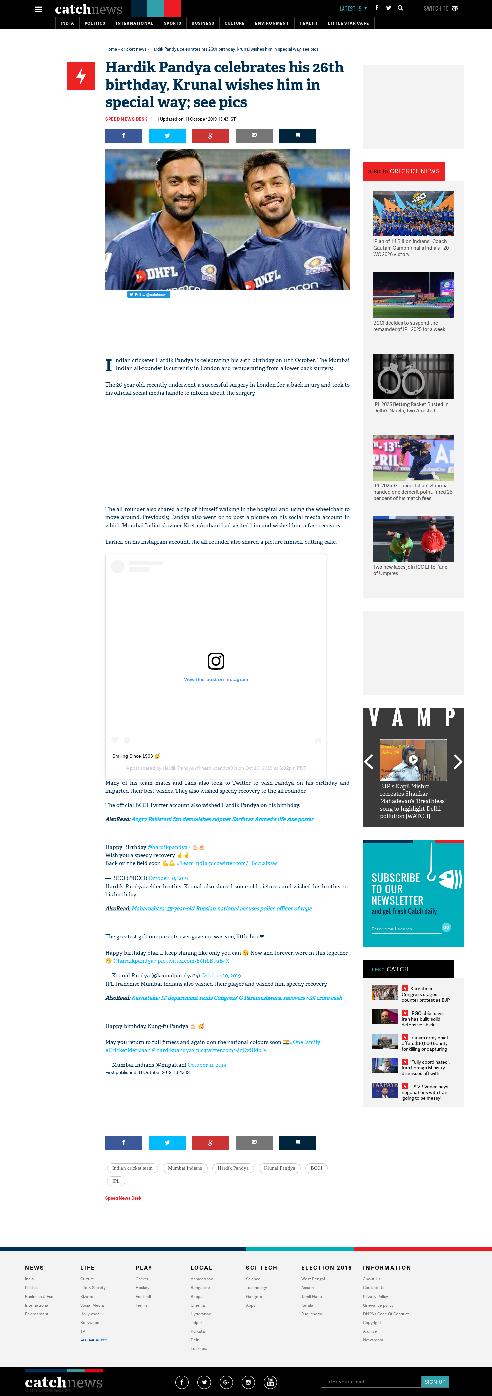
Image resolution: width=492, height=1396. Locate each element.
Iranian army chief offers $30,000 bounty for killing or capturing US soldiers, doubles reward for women (425, 1048)
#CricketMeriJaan (128, 1050)
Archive (370, 1331)
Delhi (195, 1340)
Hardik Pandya (178, 768)
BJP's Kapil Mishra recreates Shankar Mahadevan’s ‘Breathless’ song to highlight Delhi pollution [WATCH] (413, 801)
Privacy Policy (375, 1296)
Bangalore (200, 1287)
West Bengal (313, 1279)
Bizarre (86, 1296)
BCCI (316, 1168)
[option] (413, 779)
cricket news (133, 49)
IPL (116, 1181)
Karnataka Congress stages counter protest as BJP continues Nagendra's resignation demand (426, 1000)
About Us (372, 1279)
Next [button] (458, 762)
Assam (307, 1287)
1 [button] (393, 831)
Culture (235, 23)
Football (143, 1296)
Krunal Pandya (279, 1168)
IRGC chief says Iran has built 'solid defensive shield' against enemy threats (425, 1021)
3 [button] (413, 831)
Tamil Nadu (311, 1296)
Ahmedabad (202, 1279)
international (135, 23)
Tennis (142, 1305)
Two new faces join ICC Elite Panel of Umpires (411, 570)
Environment (272, 23)
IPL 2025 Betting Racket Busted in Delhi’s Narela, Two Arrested (411, 407)
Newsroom (373, 1340)
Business (203, 23)
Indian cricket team (132, 1168)
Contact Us (373, 1287)
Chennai (198, 1305)
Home (111, 49)
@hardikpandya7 (169, 847)
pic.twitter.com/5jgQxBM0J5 (231, 1050)
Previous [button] (368, 762)
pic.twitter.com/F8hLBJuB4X (193, 960)
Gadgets (254, 1296)
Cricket (142, 1279)
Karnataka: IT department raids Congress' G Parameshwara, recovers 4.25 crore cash (236, 997)
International (37, 1305)
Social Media (92, 1305)
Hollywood (90, 1314)
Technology (256, 1287)
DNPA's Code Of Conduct (386, 1314)
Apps (250, 1305)
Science (253, 1279)
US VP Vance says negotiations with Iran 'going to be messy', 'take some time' (425, 1095)
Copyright (372, 1322)
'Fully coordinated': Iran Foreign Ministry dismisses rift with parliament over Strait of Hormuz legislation (426, 1073)
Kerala (307, 1305)
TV (82, 1331)
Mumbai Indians (185, 1168)
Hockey (142, 1287)
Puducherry (311, 1314)
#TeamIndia (192, 863)
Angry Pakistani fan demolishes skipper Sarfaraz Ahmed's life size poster (222, 819)
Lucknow (199, 1348)
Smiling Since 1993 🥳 (136, 756)
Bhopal (197, 1296)
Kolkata (198, 1331)
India (67, 23)
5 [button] (433, 831)
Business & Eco (39, 1296)
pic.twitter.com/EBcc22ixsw (243, 863)
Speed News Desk (126, 119)
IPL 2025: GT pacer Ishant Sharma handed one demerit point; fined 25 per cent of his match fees (413, 492)
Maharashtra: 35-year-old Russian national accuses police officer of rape (221, 908)
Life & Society (93, 1287)
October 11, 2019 (207, 1064)
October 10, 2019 (168, 878)
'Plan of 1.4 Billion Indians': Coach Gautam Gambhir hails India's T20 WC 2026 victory (411, 248)
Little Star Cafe (348, 23)
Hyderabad (201, 1314)
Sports (172, 23)
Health (309, 23)
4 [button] (423, 831)
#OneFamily (305, 1042)
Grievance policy (378, 1305)
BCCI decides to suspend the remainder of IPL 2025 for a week (409, 326)
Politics (95, 23)
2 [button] (403, 831)
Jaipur (196, 1322)
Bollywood (89, 1322)
